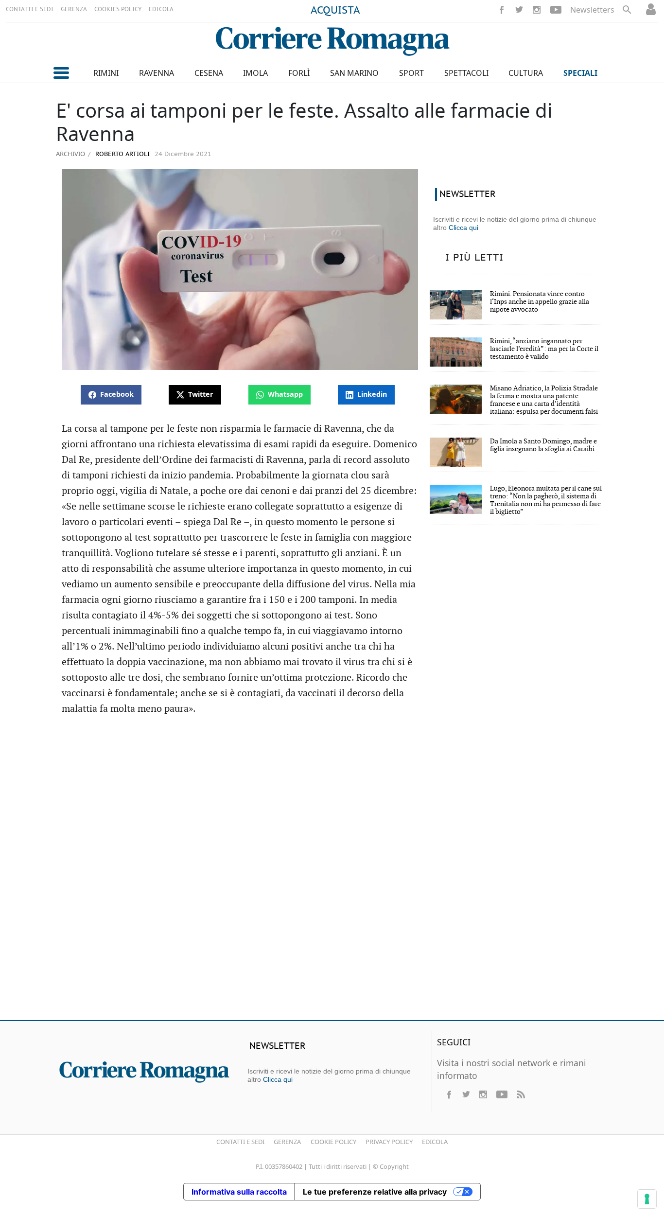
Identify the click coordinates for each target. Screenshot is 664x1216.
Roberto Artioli (121, 154)
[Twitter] (519, 10)
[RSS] (520, 1094)
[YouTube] (555, 10)
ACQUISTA (335, 11)
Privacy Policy (389, 1141)
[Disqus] (332, 872)
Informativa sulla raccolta (239, 1192)
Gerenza (287, 1141)
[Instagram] (537, 10)
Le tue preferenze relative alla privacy (375, 1192)
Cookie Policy (333, 1141)
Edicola (435, 1141)
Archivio (70, 153)
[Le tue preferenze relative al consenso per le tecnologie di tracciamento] (647, 1199)
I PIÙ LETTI (474, 257)
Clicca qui (463, 227)
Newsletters (592, 9)
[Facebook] (502, 10)
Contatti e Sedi (240, 1141)
